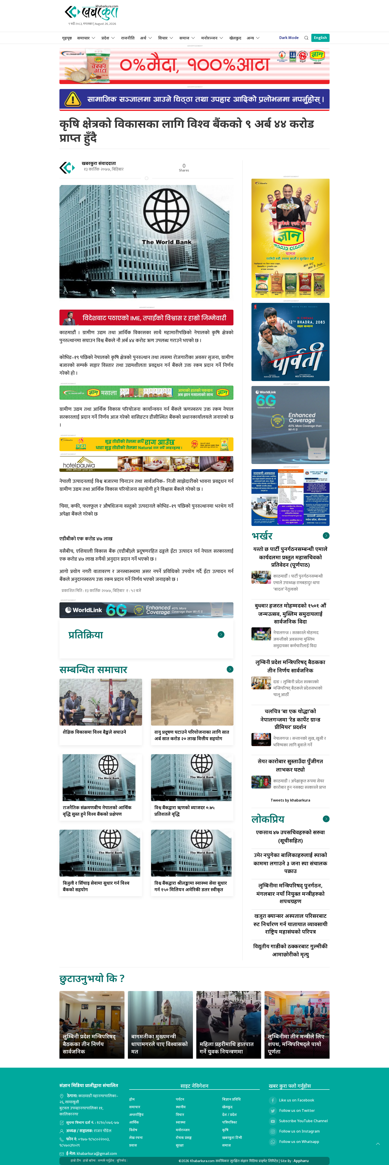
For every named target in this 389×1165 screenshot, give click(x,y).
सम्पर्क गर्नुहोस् (106, 1160)
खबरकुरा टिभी (232, 1137)
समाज (184, 38)
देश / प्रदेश (229, 1114)
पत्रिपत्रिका (229, 1122)
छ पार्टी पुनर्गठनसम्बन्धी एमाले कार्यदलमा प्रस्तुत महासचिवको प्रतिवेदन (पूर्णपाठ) (290, 556)
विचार (162, 38)
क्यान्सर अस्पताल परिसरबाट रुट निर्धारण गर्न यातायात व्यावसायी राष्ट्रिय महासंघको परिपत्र (290, 923)
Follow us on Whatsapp (299, 1141)
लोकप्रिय (267, 819)
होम (132, 1099)
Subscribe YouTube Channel (303, 1120)
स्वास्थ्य (180, 1122)
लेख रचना (136, 1137)
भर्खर (261, 535)
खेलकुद (235, 38)
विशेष (133, 1129)
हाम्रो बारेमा (89, 1160)
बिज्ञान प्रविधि (231, 1099)
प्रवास (133, 1145)
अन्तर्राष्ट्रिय (136, 1114)
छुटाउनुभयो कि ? (91, 978)
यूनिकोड (121, 1160)
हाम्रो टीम (76, 1160)
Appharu (301, 1160)
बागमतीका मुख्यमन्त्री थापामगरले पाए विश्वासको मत (159, 1044)
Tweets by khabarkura (290, 800)
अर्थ (143, 38)
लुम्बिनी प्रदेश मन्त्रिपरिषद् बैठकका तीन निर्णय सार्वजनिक (89, 1044)
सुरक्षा (180, 1145)
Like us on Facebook (296, 1100)
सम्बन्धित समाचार (93, 669)
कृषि (225, 1129)
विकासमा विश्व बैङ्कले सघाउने (94, 732)
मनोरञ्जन (209, 38)
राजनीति (128, 38)
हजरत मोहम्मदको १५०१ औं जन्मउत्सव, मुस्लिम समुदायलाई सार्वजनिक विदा (290, 613)
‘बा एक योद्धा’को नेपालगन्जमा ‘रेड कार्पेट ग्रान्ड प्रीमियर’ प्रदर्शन (290, 719)
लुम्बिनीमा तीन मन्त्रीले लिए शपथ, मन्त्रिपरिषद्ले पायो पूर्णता (296, 1044)
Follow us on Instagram (299, 1131)
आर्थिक (134, 1122)
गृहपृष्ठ (67, 38)
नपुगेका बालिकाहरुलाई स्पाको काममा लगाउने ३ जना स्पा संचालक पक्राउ (290, 862)
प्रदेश (105, 38)
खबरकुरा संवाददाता (99, 163)
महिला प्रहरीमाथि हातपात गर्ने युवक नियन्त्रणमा (227, 1047)
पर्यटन (180, 1099)
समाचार (83, 38)
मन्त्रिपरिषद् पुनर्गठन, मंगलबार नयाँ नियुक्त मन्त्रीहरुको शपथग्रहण (290, 893)
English (320, 37)
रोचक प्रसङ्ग (184, 1137)
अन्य (250, 38)
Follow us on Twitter (297, 1110)
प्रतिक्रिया (85, 634)
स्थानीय (181, 1106)
